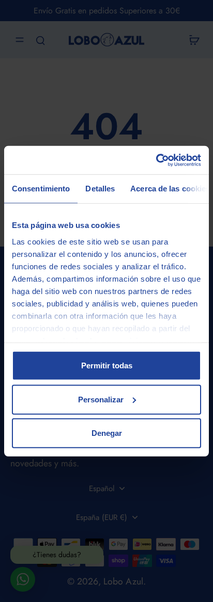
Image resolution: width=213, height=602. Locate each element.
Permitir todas (106, 365)
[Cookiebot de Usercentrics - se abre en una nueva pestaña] (156, 160)
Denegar (107, 433)
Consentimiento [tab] (41, 188)
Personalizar (101, 399)
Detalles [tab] (100, 188)
